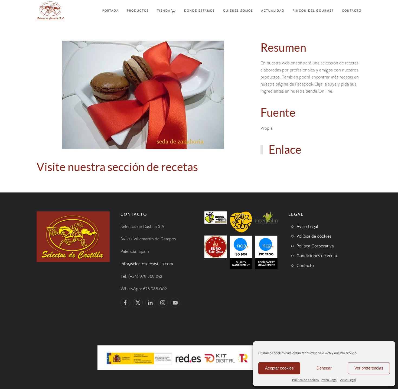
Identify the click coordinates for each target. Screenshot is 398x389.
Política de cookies (305, 380)
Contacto (351, 10)
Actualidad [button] (273, 10)
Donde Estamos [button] (199, 10)
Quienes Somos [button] (238, 10)
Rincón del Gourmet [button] (313, 10)
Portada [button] (110, 10)
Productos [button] (138, 10)
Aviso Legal (329, 380)
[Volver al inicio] (50, 11)
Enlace (285, 149)
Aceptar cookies (279, 368)
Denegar (324, 368)
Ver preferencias (368, 368)
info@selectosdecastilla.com (146, 264)
